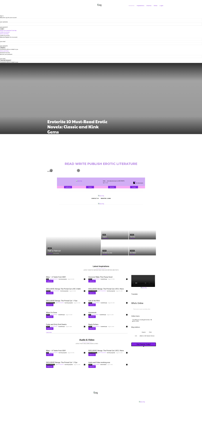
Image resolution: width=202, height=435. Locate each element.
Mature (90, 279)
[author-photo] (53, 279)
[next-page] (4, 174)
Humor (49, 248)
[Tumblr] (60, 416)
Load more (49, 332)
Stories (98, 413)
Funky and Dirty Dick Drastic (56, 324)
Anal (47, 279)
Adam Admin (103, 364)
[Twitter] (52, 416)
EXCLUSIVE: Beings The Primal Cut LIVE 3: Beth (63, 289)
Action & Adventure (93, 291)
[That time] (142, 231)
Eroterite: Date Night (137, 172)
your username (4, 22)
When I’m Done (51, 313)
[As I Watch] (142, 247)
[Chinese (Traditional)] (135, 297)
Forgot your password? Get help (8, 30)
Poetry (132, 234)
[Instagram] (48, 416)
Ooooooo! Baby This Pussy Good (100, 277)
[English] (138, 297)
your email (2, 41)
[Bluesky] (56, 416)
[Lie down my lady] (114, 247)
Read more (49, 281)
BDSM (104, 234)
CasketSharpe (104, 279)
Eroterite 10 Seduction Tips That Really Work (87, 172)
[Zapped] (114, 231)
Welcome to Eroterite (55, 173)
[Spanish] (143, 297)
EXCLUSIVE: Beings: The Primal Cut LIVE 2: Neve (106, 289)
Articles (90, 364)
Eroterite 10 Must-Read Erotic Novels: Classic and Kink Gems (77, 126)
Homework (92, 313)
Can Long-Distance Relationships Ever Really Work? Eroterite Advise (114, 172)
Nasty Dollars (93, 324)
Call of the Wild (94, 301)
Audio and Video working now (99, 362)
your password (4, 27)
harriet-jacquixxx (63, 279)
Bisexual (48, 291)
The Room (100, 406)
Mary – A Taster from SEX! (56, 277)
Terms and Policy (4, 33)
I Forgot (99, 416)
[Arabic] (133, 297)
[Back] (0, 14)
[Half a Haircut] (73, 239)
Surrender (100, 411)
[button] (180, 6)
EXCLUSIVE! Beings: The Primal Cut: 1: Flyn (61, 301)
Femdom (132, 250)
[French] (140, 297)
